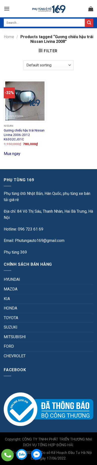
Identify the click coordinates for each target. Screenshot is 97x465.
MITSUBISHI (15, 337)
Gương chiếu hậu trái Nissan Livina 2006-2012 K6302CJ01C (24, 134)
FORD (9, 346)
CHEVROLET (15, 356)
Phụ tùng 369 (15, 252)
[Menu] (7, 8)
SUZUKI (10, 327)
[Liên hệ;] (7, 455)
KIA (7, 298)
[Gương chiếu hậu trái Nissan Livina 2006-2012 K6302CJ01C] (25, 101)
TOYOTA (11, 317)
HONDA (10, 308)
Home (9, 36)
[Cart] (90, 8)
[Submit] (89, 23)
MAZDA (10, 289)
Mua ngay (12, 153)
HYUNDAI (12, 279)
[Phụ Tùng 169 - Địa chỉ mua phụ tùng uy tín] (48, 8)
